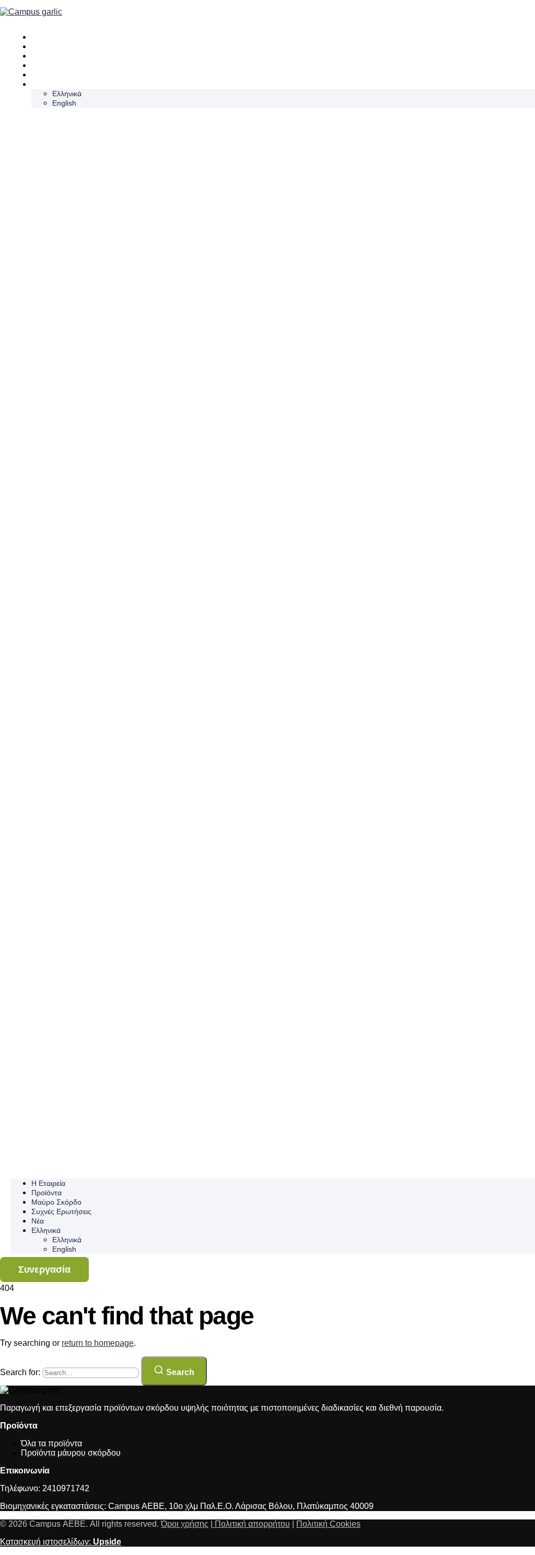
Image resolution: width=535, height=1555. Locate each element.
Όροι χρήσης (184, 1523)
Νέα (37, 75)
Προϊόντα (48, 46)
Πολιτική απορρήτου (251, 1523)
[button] (272, 643)
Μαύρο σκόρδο (58, 56)
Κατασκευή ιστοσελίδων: (60, 1541)
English (64, 103)
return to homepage (98, 1343)
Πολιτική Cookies (328, 1523)
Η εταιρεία (49, 37)
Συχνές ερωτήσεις (63, 65)
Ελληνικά (47, 84)
